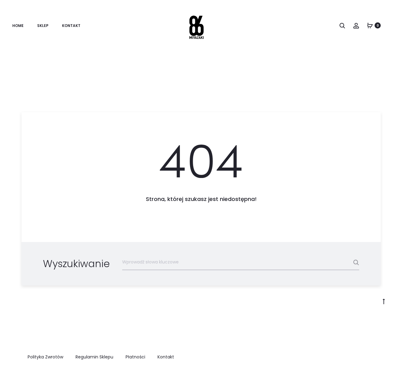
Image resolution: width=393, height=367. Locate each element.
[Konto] (356, 25)
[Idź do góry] (384, 301)
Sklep (43, 25)
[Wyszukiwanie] (342, 25)
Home (18, 25)
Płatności (135, 357)
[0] (370, 25)
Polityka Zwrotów (45, 357)
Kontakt (71, 25)
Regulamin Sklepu (94, 357)
